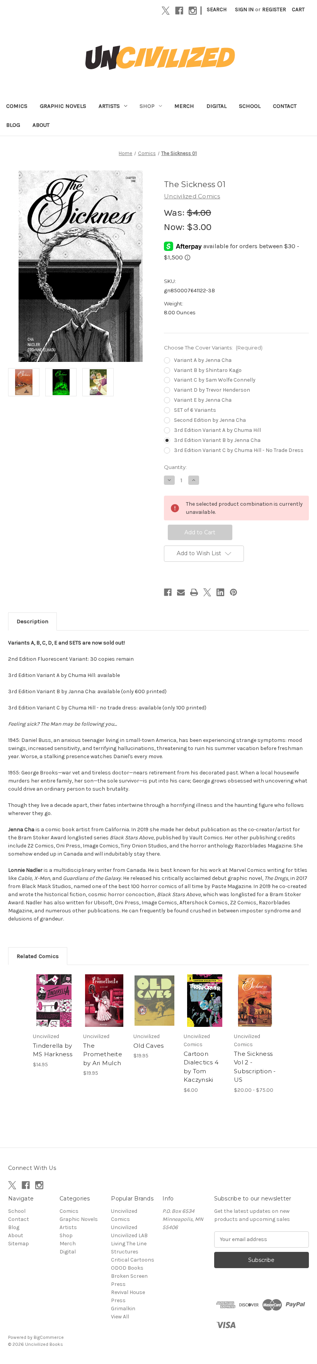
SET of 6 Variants (195, 410)
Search (217, 9)
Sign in (244, 9)
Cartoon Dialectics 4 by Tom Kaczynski (201, 1067)
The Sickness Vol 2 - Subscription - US (255, 1067)
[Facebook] (179, 11)
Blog (13, 124)
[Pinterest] (233, 592)
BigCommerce (49, 1337)
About (40, 124)
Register (274, 9)
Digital (216, 105)
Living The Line (129, 1243)
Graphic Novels (63, 105)
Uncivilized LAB (129, 1235)
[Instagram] (193, 11)
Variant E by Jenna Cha (203, 400)
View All (120, 1316)
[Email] (181, 592)
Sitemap (18, 1243)
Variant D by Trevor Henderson (212, 390)
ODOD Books (127, 1268)
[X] (166, 11)
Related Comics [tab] (38, 956)
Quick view (53, 991)
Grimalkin (123, 1308)
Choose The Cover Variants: (213, 347)
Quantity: (175, 467)
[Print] (194, 592)
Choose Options (255, 1010)
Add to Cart (54, 1010)
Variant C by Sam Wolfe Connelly (215, 380)
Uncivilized (124, 1227)
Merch (184, 105)
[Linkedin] (220, 592)
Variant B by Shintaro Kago (208, 370)
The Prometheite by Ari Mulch (102, 1054)
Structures (124, 1251)
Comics (16, 105)
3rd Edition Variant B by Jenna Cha (217, 440)
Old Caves (148, 1045)
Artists (109, 105)
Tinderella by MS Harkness (52, 1050)
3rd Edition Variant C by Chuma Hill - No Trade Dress (238, 450)
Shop (147, 105)
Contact (285, 105)
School (250, 105)
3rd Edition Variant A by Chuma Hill (217, 430)
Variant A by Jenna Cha (203, 360)
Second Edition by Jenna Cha (210, 420)
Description (32, 621)
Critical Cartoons (132, 1260)
